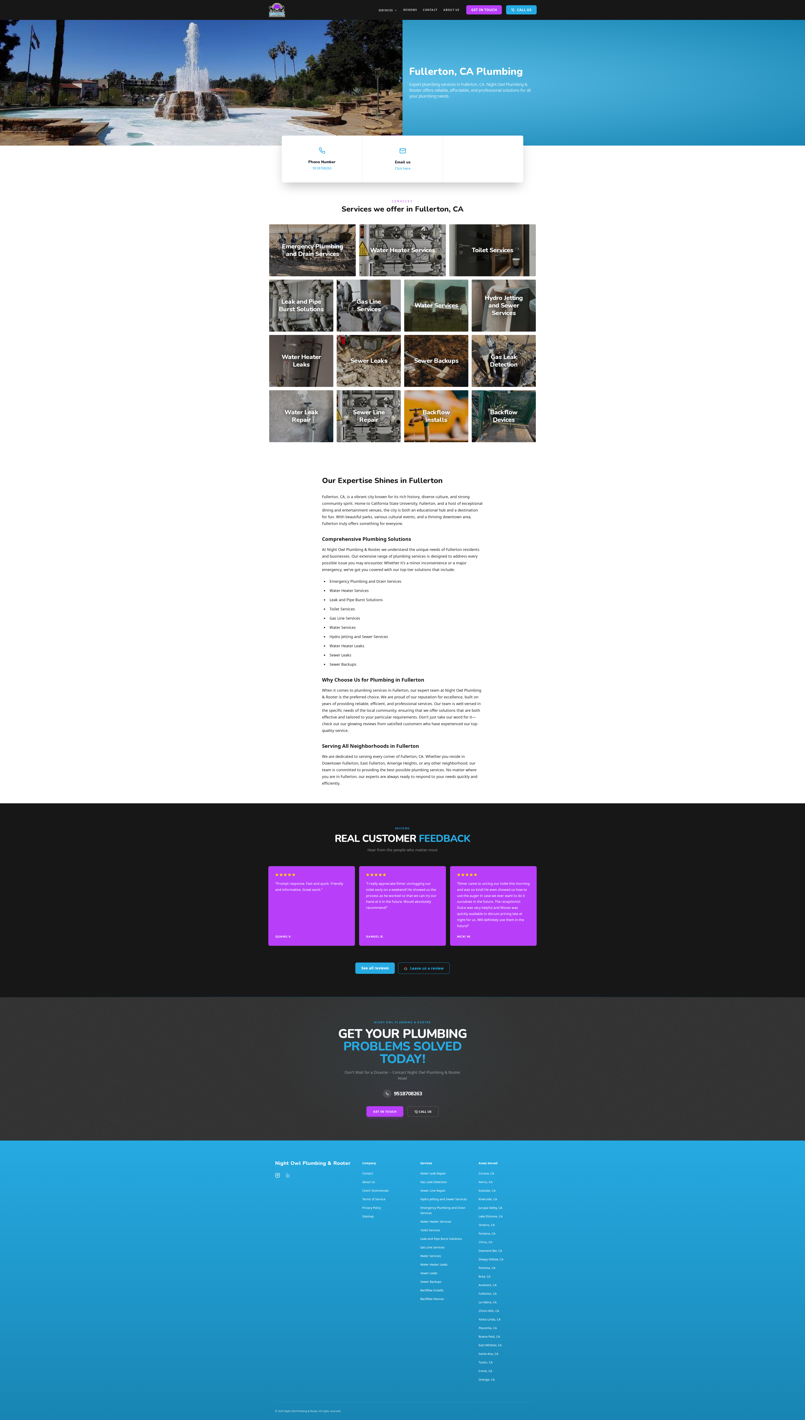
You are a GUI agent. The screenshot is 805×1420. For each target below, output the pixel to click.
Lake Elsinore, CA (490, 1216)
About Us (451, 10)
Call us (524, 10)
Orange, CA (487, 1379)
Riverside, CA (488, 1199)
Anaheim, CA (488, 1285)
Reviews (410, 10)
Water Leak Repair (433, 1173)
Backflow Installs (432, 1290)
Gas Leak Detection (433, 1182)
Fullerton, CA (488, 1294)
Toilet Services (430, 1230)
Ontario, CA (487, 1225)
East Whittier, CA (490, 1345)
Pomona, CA (487, 1268)
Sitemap (368, 1216)
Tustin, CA (486, 1362)
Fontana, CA (487, 1233)
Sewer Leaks (429, 1273)
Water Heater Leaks (434, 1264)
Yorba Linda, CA (490, 1319)
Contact (430, 10)
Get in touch (484, 10)
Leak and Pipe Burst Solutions (441, 1239)
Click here (402, 168)
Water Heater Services (435, 1222)
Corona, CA (486, 1173)
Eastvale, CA (487, 1191)
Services (386, 10)
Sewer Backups (430, 1282)
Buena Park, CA (489, 1337)
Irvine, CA (485, 1371)
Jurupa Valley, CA (490, 1208)
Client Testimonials (375, 1191)
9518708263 (322, 168)
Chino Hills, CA (489, 1311)
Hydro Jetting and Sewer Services (443, 1199)
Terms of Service (373, 1199)
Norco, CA (485, 1182)
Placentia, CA (488, 1328)
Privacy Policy (371, 1208)
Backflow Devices (432, 1299)
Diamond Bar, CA (490, 1251)
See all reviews (375, 967)
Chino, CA (485, 1242)
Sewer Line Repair (433, 1191)
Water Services (430, 1256)
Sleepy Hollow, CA (491, 1259)
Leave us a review (427, 968)
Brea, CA (485, 1276)
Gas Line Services (432, 1247)
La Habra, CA (488, 1302)
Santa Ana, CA (488, 1354)
